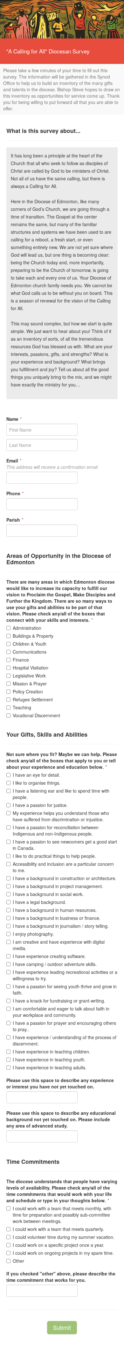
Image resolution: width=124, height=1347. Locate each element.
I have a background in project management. (58, 886)
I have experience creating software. (49, 956)
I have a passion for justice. (40, 805)
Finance (21, 659)
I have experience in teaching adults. (49, 1067)
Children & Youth (29, 644)
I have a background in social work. (48, 894)
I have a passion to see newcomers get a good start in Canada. (65, 844)
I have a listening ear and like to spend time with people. (61, 794)
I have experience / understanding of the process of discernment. (64, 1040)
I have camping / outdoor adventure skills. (55, 964)
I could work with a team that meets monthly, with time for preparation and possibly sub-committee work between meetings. (62, 1214)
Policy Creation (28, 691)
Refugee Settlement (33, 699)
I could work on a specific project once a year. (58, 1245)
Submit (62, 1327)
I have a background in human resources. (55, 910)
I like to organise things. (36, 783)
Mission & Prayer (30, 683)
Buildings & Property (33, 636)
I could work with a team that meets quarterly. (58, 1229)
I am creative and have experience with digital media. (59, 945)
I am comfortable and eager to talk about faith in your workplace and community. (61, 1011)
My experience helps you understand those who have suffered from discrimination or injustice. (61, 816)
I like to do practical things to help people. (54, 856)
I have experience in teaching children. (51, 1051)
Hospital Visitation (30, 667)
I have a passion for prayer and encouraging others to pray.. (64, 1026)
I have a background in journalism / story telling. (61, 926)
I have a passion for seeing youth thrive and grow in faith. (65, 989)
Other (18, 1261)
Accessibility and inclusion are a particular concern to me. (63, 867)
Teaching (22, 707)
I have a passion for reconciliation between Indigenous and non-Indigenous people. (56, 830)
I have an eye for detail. (36, 775)
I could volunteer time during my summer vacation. (63, 1237)
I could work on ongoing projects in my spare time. (63, 1253)
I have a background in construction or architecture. (64, 878)
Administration (27, 628)
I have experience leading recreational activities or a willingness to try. (65, 975)
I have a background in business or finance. (56, 918)
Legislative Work (29, 675)
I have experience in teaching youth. (49, 1059)
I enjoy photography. (33, 934)
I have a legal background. (39, 902)
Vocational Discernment (36, 715)
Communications (29, 652)
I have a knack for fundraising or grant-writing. (59, 1000)
